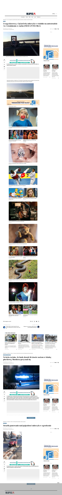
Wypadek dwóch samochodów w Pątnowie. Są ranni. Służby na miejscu (37, 343)
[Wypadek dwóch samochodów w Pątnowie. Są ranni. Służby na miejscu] (38, 338)
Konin (4, 21)
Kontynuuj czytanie (31, 417)
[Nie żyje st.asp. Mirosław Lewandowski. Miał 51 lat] (24, 338)
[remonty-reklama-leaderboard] (23, 102)
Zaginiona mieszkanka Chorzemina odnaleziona (46, 70)
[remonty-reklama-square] (51, 51)
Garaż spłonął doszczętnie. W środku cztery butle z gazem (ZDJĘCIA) (51, 343)
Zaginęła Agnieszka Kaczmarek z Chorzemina (54, 70)
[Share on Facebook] (4, 63)
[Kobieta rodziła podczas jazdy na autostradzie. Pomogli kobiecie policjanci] (11, 338)
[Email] (55, 29)
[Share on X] (54, 29)
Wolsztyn (5, 423)
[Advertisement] (25, 6)
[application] (20, 91)
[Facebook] (52, 14)
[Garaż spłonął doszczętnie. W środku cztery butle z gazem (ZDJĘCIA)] (51, 338)
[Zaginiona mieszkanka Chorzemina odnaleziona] (46, 67)
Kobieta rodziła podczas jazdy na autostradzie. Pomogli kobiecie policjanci (10, 343)
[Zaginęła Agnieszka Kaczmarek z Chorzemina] (55, 67)
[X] (54, 14)
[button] (5, 13)
